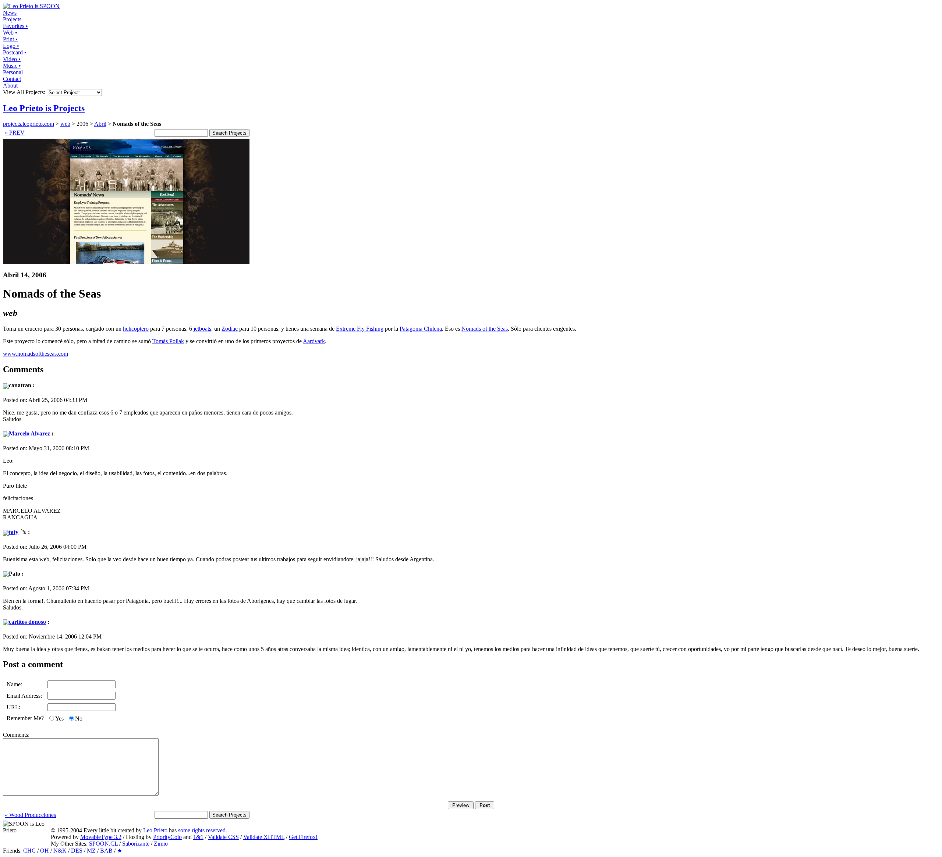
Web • (10, 32)
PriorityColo (167, 837)
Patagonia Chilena (421, 329)
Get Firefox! (303, 837)
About (10, 85)
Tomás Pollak (168, 341)
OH (44, 850)
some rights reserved (202, 830)
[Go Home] (31, 6)
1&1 (198, 837)
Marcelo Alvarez (29, 433)
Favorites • (15, 26)
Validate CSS (223, 837)
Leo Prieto (155, 830)
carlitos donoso (27, 622)
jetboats (202, 329)
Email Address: (24, 696)
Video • (12, 59)
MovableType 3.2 (100, 837)
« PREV (15, 132)
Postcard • (14, 52)
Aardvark (314, 341)
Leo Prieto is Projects (44, 108)
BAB (106, 850)
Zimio (161, 843)
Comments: (16, 735)
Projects (12, 19)
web (65, 124)
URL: (13, 707)
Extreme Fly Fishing (359, 329)
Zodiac (230, 329)
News (10, 13)
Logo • (11, 46)
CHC (29, 850)
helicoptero (136, 329)
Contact (12, 79)
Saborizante (135, 843)
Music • (12, 66)
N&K (60, 850)
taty (13, 532)
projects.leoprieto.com (28, 124)
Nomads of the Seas (484, 329)
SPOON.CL (103, 843)
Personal (13, 72)
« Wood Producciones (30, 815)
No (78, 718)
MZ (91, 850)
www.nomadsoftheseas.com (35, 354)
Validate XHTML (263, 837)
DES (76, 850)
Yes (59, 718)
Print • (10, 39)
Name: (14, 684)
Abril (100, 124)
